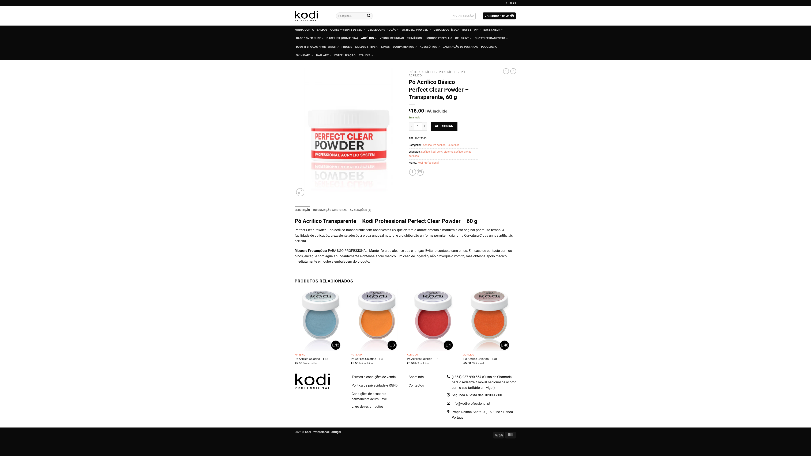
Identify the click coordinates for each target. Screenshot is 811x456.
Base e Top (470, 29)
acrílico (425, 151)
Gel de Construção (382, 29)
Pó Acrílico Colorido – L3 (367, 359)
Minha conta (304, 29)
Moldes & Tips (365, 46)
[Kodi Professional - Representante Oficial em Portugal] (312, 16)
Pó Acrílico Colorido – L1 (423, 359)
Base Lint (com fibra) (342, 38)
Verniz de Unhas (392, 38)
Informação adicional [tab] (330, 210)
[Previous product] (513, 71)
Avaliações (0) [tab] (360, 210)
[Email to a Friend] (420, 172)
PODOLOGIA (489, 46)
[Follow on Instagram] (510, 3)
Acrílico (367, 38)
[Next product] (506, 71)
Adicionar (444, 126)
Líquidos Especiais (438, 38)
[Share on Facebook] (412, 172)
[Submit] (368, 16)
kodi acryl (436, 151)
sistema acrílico (453, 151)
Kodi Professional (428, 162)
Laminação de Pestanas (460, 46)
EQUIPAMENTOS (403, 46)
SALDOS (322, 29)
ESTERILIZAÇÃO (344, 55)
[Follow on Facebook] (506, 3)
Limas (385, 46)
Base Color (491, 29)
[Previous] (295, 330)
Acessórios (428, 46)
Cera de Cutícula (446, 29)
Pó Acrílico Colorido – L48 (480, 359)
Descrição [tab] (302, 210)
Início (413, 72)
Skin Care (303, 55)
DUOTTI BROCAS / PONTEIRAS (316, 46)
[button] (463, 16)
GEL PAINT (462, 38)
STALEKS (364, 55)
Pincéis (347, 46)
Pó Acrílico (448, 72)
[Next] (515, 330)
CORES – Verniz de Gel (346, 29)
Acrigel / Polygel (415, 29)
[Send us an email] (514, 3)
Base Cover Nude (308, 38)
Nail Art (322, 55)
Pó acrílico (439, 145)
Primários (414, 38)
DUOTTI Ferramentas (490, 38)
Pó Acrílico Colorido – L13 (311, 359)
